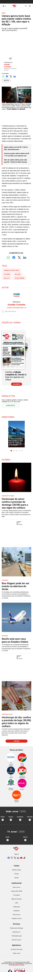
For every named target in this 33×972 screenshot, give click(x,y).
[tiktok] (24, 858)
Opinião (16, 877)
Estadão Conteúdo (16, 304)
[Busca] (26, 6)
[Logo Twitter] (11, 76)
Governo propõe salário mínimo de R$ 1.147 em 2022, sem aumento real (16, 155)
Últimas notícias (16, 870)
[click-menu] (30, 6)
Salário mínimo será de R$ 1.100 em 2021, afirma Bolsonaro (16, 148)
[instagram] (11, 858)
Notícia (6, 80)
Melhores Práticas (17, 899)
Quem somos (16, 887)
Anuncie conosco (16, 940)
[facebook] (8, 858)
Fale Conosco (16, 914)
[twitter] (15, 858)
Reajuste (7, 278)
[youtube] (21, 858)
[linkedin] (18, 858)
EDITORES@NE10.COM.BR (16, 965)
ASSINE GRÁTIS (10, 405)
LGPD (16, 903)
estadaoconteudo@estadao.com (16, 308)
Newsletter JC (16, 932)
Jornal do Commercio (17, 949)
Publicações (16, 906)
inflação (18, 274)
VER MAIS (16, 741)
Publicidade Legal (16, 936)
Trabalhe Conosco (17, 918)
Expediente (16, 910)
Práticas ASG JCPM (16, 891)
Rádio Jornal (16, 953)
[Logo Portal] (14, 6)
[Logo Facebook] (7, 76)
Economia (7, 274)
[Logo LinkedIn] (14, 76)
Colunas (16, 873)
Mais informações (10, 311)
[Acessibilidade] (4, 6)
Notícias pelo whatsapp (16, 928)
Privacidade (16, 895)
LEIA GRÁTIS (16, 384)
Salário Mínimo (19, 278)
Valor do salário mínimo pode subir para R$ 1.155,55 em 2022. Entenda (15, 161)
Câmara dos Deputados (11, 270)
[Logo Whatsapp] (3, 76)
